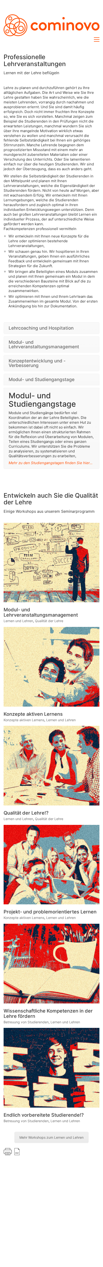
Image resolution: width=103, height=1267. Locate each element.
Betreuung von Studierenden (26, 1022)
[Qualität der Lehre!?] (51, 765)
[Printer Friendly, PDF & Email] (12, 1151)
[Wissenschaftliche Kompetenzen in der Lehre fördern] (51, 963)
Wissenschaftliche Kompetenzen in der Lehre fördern (48, 1013)
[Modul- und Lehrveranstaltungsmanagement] (51, 563)
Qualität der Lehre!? (26, 813)
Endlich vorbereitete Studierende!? (44, 1115)
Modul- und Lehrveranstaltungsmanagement (41, 612)
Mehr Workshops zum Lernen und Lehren (51, 1137)
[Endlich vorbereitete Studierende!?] (51, 1068)
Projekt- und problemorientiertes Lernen (50, 911)
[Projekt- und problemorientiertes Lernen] (51, 865)
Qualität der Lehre (49, 621)
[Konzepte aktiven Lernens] (51, 667)
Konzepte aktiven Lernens (33, 714)
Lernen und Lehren (18, 621)
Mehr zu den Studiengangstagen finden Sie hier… (50, 463)
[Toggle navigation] (96, 39)
